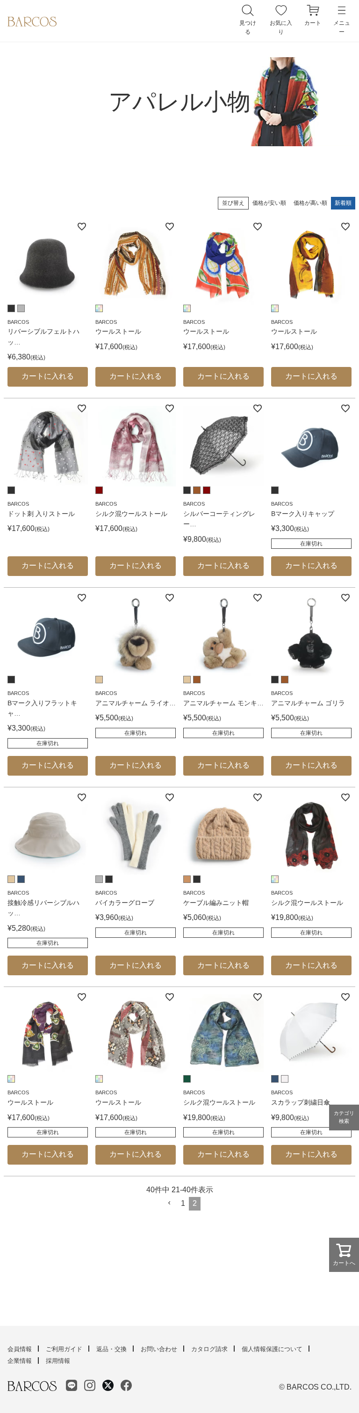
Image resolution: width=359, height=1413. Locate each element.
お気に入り (281, 27)
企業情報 (19, 1360)
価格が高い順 (310, 203)
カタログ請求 (209, 1349)
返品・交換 (111, 1349)
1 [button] (183, 1203)
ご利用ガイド (64, 1349)
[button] (169, 1203)
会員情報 (19, 1349)
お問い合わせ (159, 1349)
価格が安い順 (269, 203)
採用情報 (58, 1360)
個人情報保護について (272, 1349)
